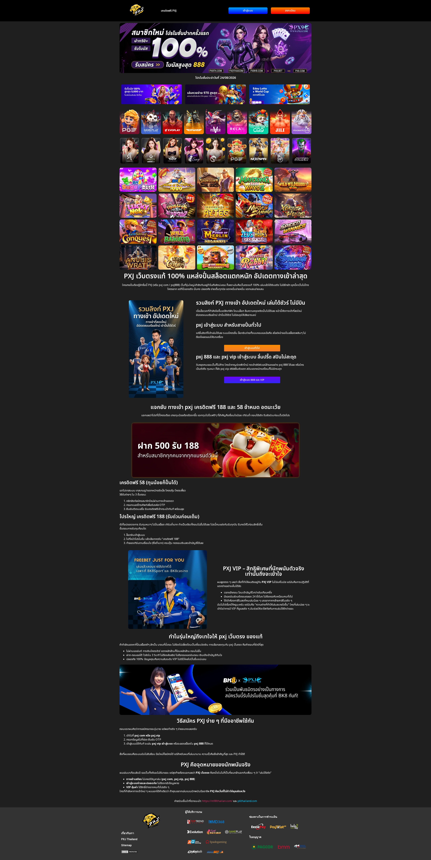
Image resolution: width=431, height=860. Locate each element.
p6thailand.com (247, 801)
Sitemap (126, 845)
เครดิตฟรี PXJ (169, 11)
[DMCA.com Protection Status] (129, 852)
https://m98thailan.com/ (217, 801)
